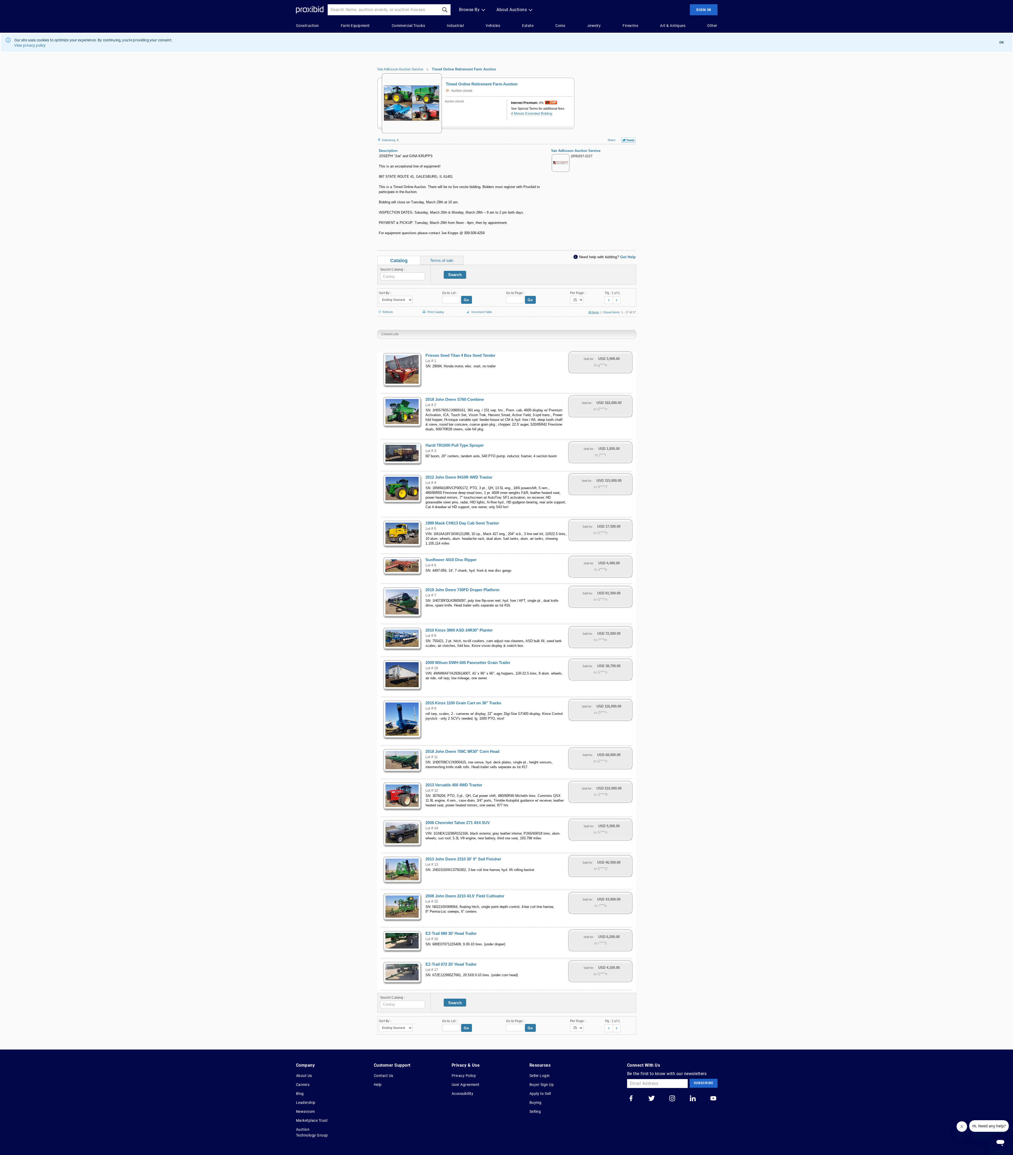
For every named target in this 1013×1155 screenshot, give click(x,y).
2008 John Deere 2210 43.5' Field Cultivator (465, 896)
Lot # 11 (432, 757)
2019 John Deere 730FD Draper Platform (462, 590)
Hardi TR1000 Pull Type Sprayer (455, 445)
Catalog (399, 260)
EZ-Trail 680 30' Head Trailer (451, 933)
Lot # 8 (431, 636)
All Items (593, 312)
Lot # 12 (432, 790)
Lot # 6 (431, 565)
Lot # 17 (432, 970)
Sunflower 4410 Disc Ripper (451, 560)
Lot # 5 (431, 529)
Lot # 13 (432, 865)
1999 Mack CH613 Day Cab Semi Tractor (462, 523)
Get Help (628, 257)
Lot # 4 (431, 483)
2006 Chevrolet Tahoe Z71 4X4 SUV (458, 823)
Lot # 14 (432, 828)
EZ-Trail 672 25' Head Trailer (451, 964)
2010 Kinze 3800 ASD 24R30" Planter (459, 630)
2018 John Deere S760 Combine (455, 399)
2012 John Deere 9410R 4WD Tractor (459, 477)
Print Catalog (435, 311)
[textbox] (402, 276)
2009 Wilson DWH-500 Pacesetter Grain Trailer (468, 663)
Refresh (388, 311)
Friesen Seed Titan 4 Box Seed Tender (460, 355)
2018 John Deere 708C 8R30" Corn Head (462, 751)
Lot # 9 (431, 708)
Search (455, 274)
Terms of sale (441, 260)
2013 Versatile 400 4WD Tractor (454, 785)
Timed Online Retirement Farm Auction (464, 69)
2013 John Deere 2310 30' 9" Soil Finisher (463, 859)
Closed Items (611, 312)
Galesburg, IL (390, 140)
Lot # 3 (431, 451)
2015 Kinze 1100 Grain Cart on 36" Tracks (463, 703)
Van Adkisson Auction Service (400, 69)
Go (466, 300)
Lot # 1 (431, 361)
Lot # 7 (431, 595)
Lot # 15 (432, 901)
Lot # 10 (432, 668)
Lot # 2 (431, 405)
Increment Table (481, 312)
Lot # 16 (432, 939)
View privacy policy (30, 45)
